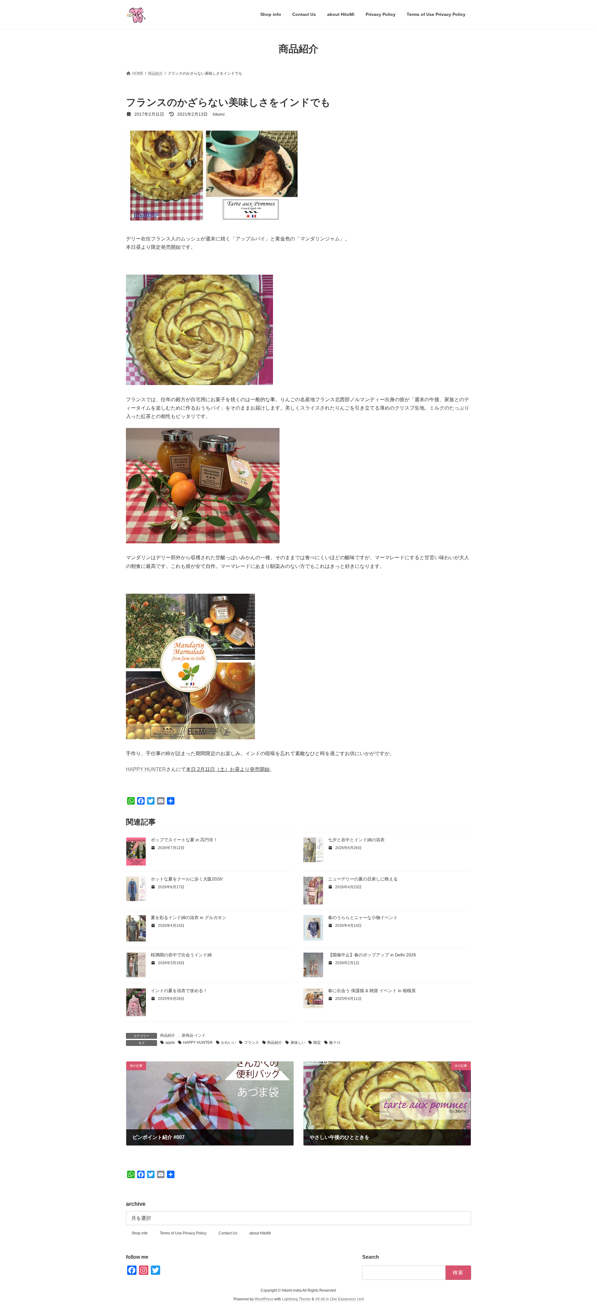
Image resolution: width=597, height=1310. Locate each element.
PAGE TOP (578, 1265)
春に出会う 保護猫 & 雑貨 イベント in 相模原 (372, 990)
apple (170, 1042)
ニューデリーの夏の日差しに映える (363, 878)
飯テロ (334, 1042)
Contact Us (228, 1233)
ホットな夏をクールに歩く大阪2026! (187, 878)
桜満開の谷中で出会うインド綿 (181, 954)
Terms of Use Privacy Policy (183, 1233)
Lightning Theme (296, 1299)
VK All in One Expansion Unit (339, 1299)
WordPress (264, 1299)
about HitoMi (260, 1233)
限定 (317, 1042)
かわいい (228, 1042)
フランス (251, 1042)
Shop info (140, 1233)
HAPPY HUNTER (146, 769)
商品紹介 (167, 1035)
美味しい (297, 1042)
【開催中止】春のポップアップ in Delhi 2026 (372, 954)
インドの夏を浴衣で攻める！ (179, 990)
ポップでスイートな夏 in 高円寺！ (184, 839)
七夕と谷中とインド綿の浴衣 (356, 839)
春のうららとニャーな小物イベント (363, 917)
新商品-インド (194, 1035)
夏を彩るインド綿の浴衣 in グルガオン (188, 917)
